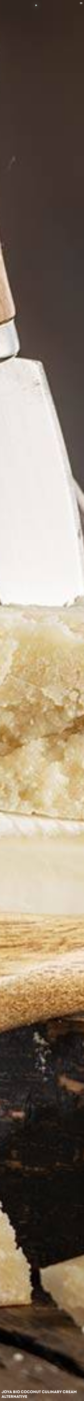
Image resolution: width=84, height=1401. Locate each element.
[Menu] (81, 3)
